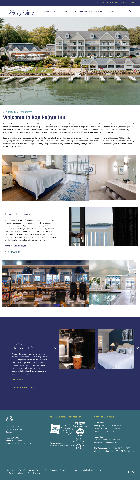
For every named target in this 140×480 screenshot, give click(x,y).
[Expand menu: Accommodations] (57, 11)
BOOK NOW (18, 380)
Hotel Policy (72, 470)
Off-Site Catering (127, 451)
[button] (55, 348)
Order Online (113, 448)
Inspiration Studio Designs (29, 473)
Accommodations (48, 11)
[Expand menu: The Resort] (70, 11)
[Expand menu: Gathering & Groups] (91, 11)
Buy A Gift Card (128, 3)
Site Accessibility (96, 470)
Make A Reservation (15, 246)
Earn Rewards (12, 252)
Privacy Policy (83, 470)
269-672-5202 (124, 448)
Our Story (98, 11)
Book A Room (98, 3)
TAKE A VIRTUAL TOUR (23, 388)
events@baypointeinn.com (21, 443)
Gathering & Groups (81, 11)
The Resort (64, 11)
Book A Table (112, 3)
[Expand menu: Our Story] (103, 11)
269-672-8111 (16, 441)
